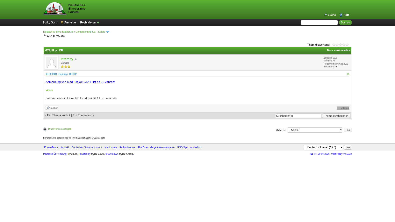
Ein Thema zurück (58, 115)
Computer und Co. (86, 31)
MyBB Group (126, 154)
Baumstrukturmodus (338, 50)
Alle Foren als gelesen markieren (156, 147)
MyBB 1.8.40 (97, 154)
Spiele (101, 31)
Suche (332, 14)
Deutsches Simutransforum (58, 31)
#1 (348, 74)
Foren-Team (51, 147)
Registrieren (88, 22)
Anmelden (70, 22)
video (49, 90)
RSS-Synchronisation (189, 147)
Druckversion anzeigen (59, 129)
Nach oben (111, 147)
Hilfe (346, 14)
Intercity (67, 59)
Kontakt (64, 147)
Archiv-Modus (127, 147)
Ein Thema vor (82, 115)
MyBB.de (72, 154)
